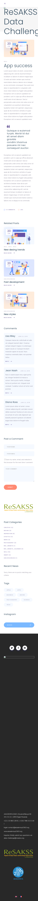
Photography (9, 543)
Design (6, 530)
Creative (7, 527)
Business (10, 595)
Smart (6, 555)
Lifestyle (7, 536)
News (6, 539)
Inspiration (8, 533)
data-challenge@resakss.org (14, 838)
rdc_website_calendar (12, 549)
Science (27, 600)
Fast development (14, 282)
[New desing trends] (19, 244)
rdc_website (8, 546)
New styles (10, 314)
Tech (8, 604)
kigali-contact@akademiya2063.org (16, 827)
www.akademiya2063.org (13, 831)
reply (7, 361)
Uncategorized (9, 558)
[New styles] (19, 308)
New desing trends (14, 249)
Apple (9, 590)
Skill (5, 246)
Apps (19, 590)
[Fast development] (19, 276)
